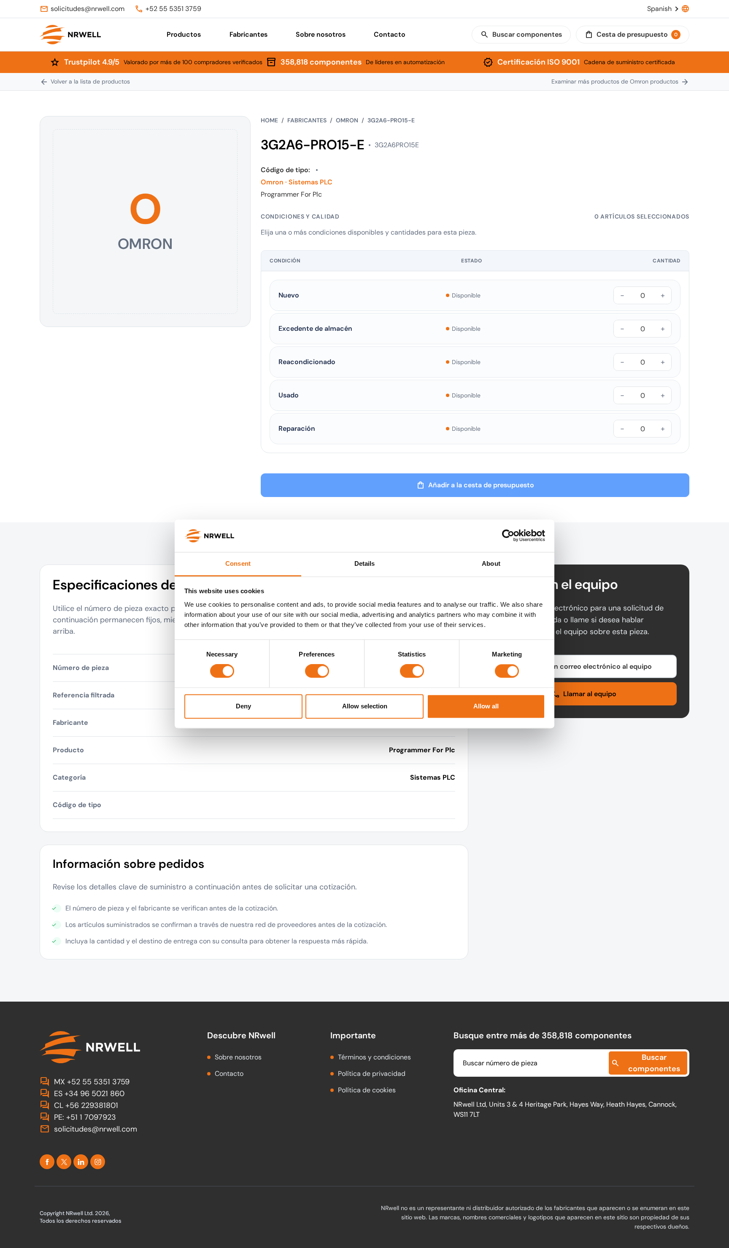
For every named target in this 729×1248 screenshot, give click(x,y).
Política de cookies (367, 1090)
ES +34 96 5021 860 (82, 1093)
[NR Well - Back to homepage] (70, 34)
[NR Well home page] (113, 1047)
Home (269, 120)
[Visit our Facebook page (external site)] (47, 1161)
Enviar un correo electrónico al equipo (584, 667)
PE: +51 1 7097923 (78, 1117)
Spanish (668, 9)
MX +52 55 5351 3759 (85, 1082)
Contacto (389, 34)
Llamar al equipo (583, 694)
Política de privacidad (371, 1073)
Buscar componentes (521, 35)
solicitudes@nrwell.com (88, 1129)
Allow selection (364, 706)
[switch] (317, 671)
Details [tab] (364, 563)
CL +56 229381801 (79, 1105)
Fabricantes (248, 34)
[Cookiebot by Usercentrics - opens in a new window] (508, 535)
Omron (347, 120)
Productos (184, 34)
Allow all (486, 706)
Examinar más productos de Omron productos (620, 81)
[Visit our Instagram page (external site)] (97, 1161)
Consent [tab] (238, 563)
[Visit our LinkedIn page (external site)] (80, 1161)
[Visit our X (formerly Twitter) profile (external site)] (64, 1161)
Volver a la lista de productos (85, 81)
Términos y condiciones (374, 1057)
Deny (243, 706)
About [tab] (491, 563)
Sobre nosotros (321, 34)
